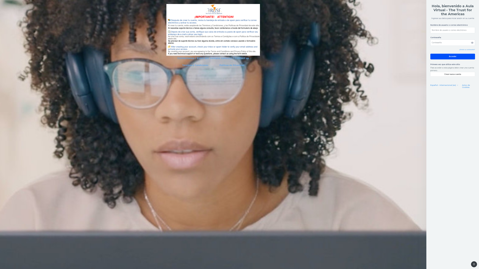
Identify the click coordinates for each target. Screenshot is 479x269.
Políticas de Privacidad (232, 65)
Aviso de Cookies (466, 86)
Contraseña (435, 37)
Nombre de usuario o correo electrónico (449, 25)
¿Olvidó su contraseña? (467, 49)
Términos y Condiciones (195, 65)
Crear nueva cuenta (452, 74)
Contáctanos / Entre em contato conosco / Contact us (213, 58)
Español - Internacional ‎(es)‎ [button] (443, 85)
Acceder (452, 56)
